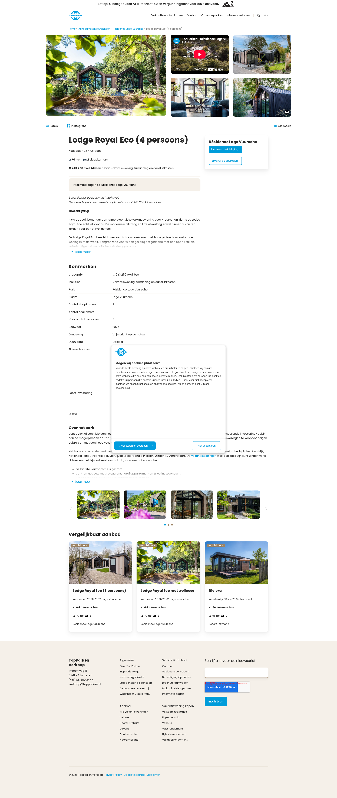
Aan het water (129, 734)
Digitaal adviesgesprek (176, 688)
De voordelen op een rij (134, 688)
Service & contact (174, 660)
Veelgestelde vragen (175, 671)
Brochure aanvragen (225, 160)
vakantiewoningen (203, 456)
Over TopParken (130, 666)
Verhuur (167, 723)
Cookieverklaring (134, 775)
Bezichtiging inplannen (176, 677)
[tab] (165, 525)
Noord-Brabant (129, 723)
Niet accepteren (206, 445)
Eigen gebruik (170, 717)
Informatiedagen (238, 15)
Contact (167, 666)
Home (72, 29)
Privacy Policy (113, 775)
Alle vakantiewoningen (134, 712)
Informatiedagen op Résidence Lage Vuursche (104, 185)
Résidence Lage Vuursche (128, 29)
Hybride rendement (174, 734)
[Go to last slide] (71, 508)
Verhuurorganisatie (132, 677)
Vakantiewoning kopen (167, 15)
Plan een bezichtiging (224, 149)
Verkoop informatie (174, 712)
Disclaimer (153, 775)
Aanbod (191, 15)
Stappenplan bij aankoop (136, 683)
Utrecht (124, 728)
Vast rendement (172, 728)
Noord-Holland (129, 739)
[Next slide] (266, 508)
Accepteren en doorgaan (134, 445)
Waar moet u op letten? (135, 694)
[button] (258, 15)
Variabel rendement (175, 739)
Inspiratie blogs (129, 671)
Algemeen (127, 660)
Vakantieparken (212, 15)
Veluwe (124, 717)
